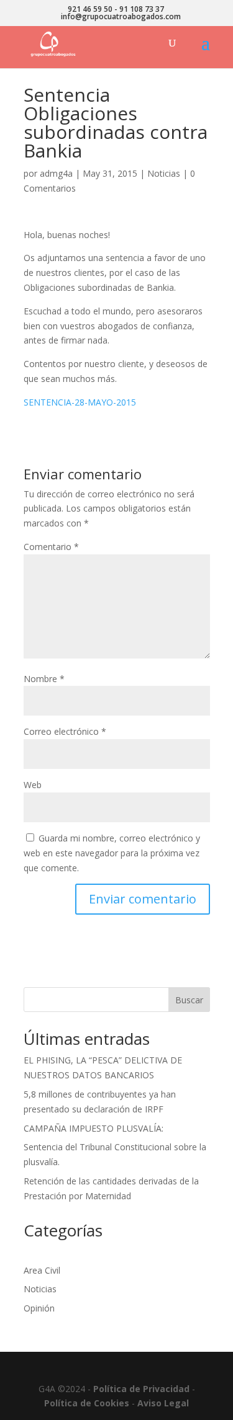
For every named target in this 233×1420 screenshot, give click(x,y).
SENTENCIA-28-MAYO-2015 (80, 402)
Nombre (44, 679)
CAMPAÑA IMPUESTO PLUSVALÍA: (93, 1128)
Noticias (163, 173)
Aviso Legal (163, 1403)
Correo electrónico (65, 731)
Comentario (51, 546)
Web (33, 785)
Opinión (39, 1308)
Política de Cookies (86, 1403)
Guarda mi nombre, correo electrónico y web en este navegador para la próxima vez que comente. (112, 853)
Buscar (189, 1000)
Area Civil (42, 1270)
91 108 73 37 (141, 9)
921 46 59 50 (90, 9)
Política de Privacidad (141, 1389)
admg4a (56, 173)
